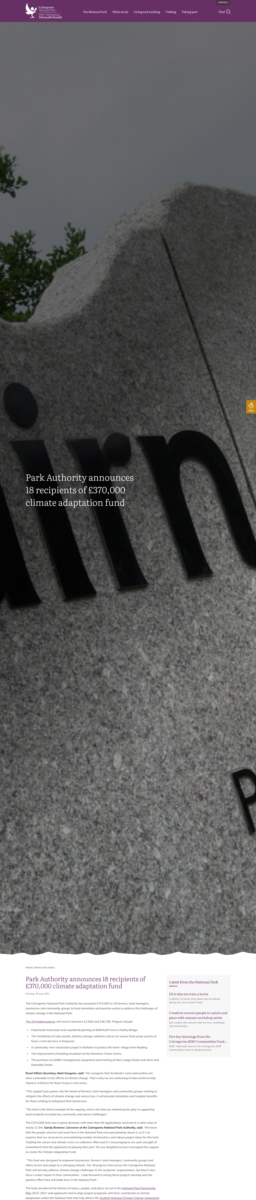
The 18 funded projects (41, 1021)
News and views (45, 967)
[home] (44, 10)
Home (29, 967)
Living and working (147, 12)
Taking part (189, 12)
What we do (120, 12)
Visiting (171, 12)
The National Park (95, 12)
